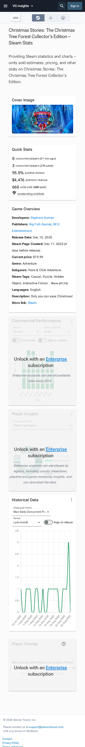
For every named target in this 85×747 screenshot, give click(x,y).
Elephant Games (42, 218)
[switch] (48, 522)
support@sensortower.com (46, 727)
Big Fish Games (40, 224)
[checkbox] (38, 18)
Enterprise (56, 359)
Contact (7, 738)
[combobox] (31, 512)
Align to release (63, 522)
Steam (32, 303)
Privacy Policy (10, 742)
